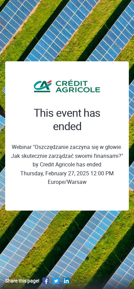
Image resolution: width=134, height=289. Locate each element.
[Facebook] (45, 280)
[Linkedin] (66, 280)
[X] (56, 280)
